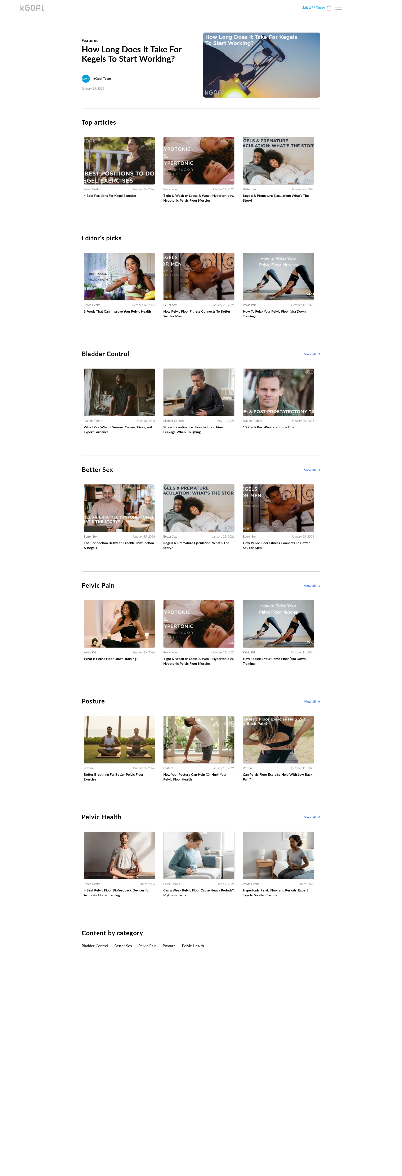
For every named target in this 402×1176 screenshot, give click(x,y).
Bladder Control (95, 946)
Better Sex (123, 946)
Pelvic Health (193, 946)
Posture (169, 946)
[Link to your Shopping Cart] (329, 7)
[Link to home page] (32, 7)
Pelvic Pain (147, 946)
